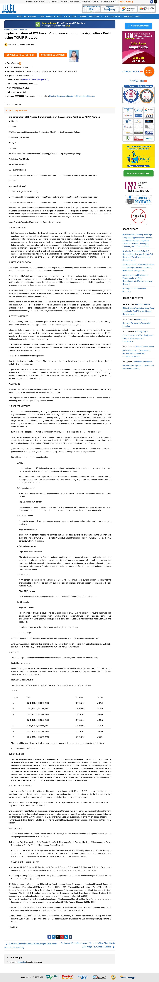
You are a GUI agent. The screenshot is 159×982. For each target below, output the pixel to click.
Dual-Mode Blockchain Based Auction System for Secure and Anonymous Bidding (138, 365)
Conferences (94, 16)
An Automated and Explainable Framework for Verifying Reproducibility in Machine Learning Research (137, 279)
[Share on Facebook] (49, 937)
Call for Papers (47, 16)
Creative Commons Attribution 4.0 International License (72, 96)
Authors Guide (70, 16)
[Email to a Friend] (58, 937)
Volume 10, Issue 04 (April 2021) (16, 30)
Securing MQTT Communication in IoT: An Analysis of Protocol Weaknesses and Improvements (137, 336)
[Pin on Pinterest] (62, 937)
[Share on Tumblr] (70, 937)
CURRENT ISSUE (131, 71)
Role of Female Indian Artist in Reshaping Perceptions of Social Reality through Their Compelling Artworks (138, 351)
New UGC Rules (137, 81)
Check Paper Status (140, 26)
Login (137, 16)
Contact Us (129, 16)
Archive (83, 16)
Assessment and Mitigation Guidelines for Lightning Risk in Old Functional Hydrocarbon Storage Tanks (138, 268)
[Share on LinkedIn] (66, 937)
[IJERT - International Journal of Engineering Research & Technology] (9, 8)
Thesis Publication (112, 16)
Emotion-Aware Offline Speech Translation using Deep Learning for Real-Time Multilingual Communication (138, 309)
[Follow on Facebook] (151, 1)
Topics (59, 16)
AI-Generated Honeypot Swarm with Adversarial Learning (136, 323)
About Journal (30, 16)
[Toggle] (6, 105)
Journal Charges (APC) (140, 173)
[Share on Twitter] (54, 937)
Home (19, 16)
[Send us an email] (155, 1)
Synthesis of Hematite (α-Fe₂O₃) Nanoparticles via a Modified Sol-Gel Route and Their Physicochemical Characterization (137, 255)
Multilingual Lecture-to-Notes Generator (134, 290)
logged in (22, 962)
